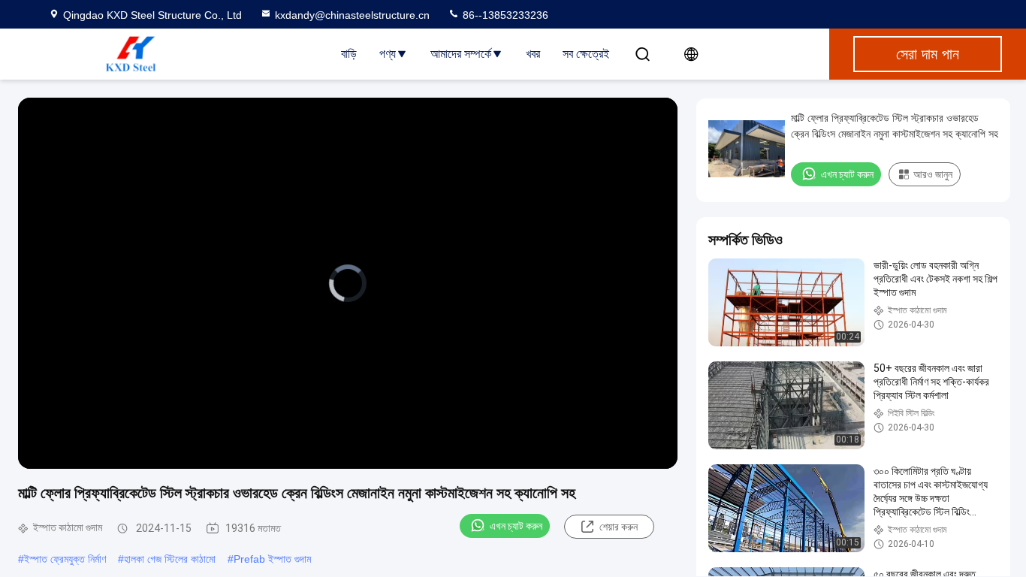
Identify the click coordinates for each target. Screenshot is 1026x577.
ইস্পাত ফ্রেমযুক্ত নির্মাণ (65, 559)
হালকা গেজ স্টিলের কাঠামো (170, 559)
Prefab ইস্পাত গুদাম (272, 559)
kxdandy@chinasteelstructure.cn (352, 15)
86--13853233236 (504, 15)
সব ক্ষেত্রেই (586, 53)
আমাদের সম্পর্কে (460, 53)
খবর (533, 53)
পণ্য (387, 53)
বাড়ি (349, 53)
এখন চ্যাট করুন (516, 526)
